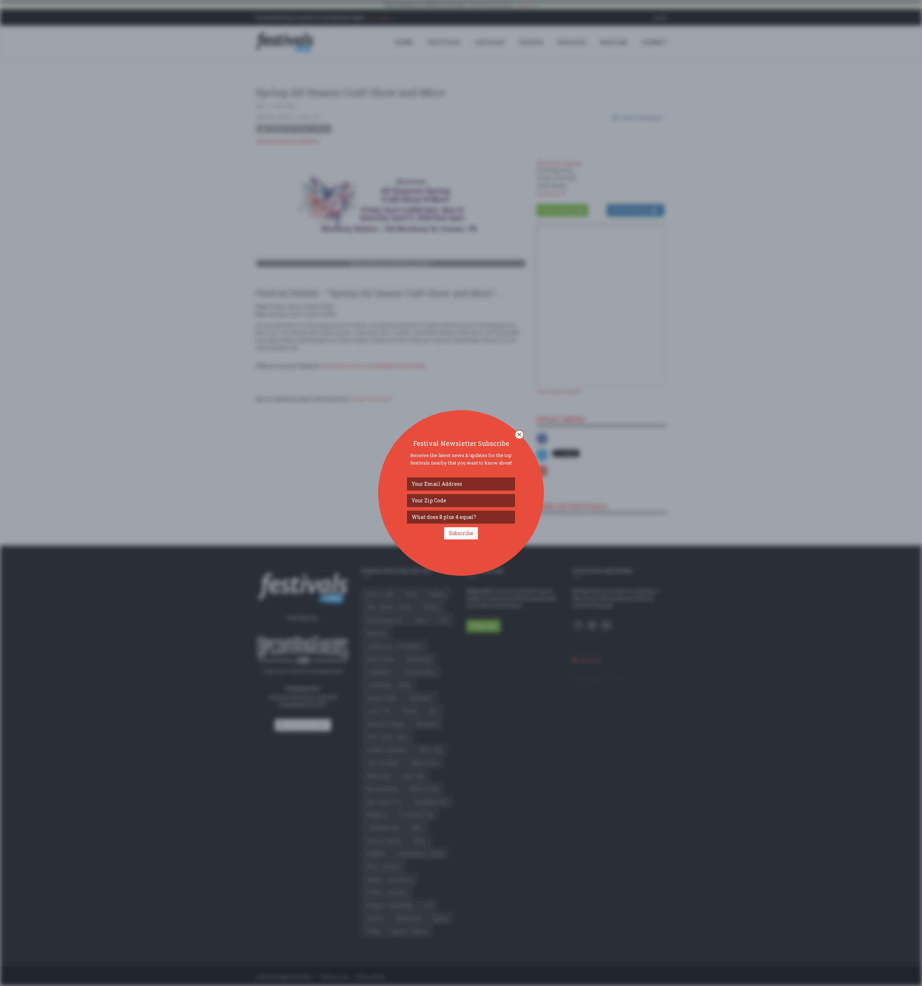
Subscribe (461, 533)
